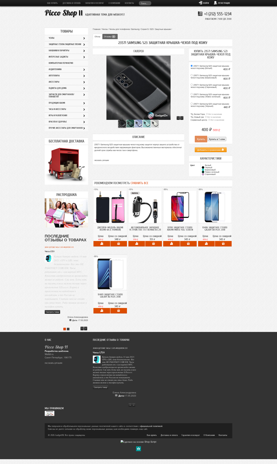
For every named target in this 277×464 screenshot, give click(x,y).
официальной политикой (151, 426)
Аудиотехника (55, 69)
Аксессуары (54, 82)
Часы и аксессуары (57, 109)
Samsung (135, 29)
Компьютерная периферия (61, 63)
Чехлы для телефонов (119, 29)
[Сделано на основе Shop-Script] (138, 441)
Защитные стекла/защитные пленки (65, 44)
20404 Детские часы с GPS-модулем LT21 (59, 247)
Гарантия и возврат (94, 3)
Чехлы (105, 29)
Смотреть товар (52, 312)
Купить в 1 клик (217, 139)
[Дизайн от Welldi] (138, 448)
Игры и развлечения (58, 115)
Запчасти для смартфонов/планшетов (61, 95)
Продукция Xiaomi (57, 103)
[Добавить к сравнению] (101, 243)
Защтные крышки (163, 29)
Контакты (129, 3)
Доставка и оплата (71, 3)
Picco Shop (64, 12)
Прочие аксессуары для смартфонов (66, 128)
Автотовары (54, 75)
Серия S (145, 29)
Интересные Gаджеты (58, 57)
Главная (96, 29)
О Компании (114, 3)
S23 (152, 29)
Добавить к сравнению (209, 149)
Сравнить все (139, 183)
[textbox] (145, 3)
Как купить (52, 3)
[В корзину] (118, 243)
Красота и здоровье (58, 121)
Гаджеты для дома (58, 88)
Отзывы (109, 36)
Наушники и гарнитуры (59, 50)
